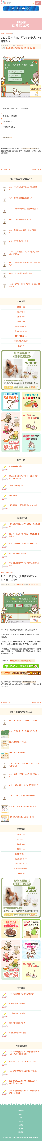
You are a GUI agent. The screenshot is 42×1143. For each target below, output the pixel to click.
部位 (31, 48)
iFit (6, 2)
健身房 (21, 1121)
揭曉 (34, 48)
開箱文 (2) (21, 346)
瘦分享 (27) (21, 312)
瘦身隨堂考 (21, 25)
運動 (28, 48)
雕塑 (22, 48)
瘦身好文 (21, 22)
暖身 (19, 48)
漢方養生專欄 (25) (21, 331)
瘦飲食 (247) (21, 317)
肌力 (13, 48)
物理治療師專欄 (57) (21, 341)
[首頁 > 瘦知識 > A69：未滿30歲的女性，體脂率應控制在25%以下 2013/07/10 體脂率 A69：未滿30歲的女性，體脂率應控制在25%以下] (2, 137)
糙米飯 (33, 584)
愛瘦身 (3, 33)
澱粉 (37, 584)
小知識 (21, 1125)
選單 (37, 3)
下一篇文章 (35, 169)
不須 (16, 48)
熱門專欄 (21, 1128)
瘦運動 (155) (21, 321)
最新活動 (21, 1110)
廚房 (21, 1118)
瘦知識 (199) (21, 307)
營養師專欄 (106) (21, 326)
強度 (25, 48)
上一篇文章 (6, 169)
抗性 (30, 584)
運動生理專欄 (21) (21, 336)
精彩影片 (21, 1132)
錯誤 (10, 48)
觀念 (7, 48)
